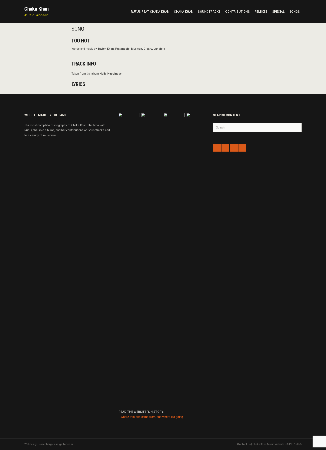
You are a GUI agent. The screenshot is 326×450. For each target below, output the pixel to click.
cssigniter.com (63, 444)
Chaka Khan (36, 9)
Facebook (217, 148)
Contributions (237, 11)
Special (278, 11)
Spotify (234, 148)
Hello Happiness (110, 73)
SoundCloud (225, 148)
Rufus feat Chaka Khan (150, 11)
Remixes (261, 11)
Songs (294, 11)
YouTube (242, 148)
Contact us (244, 444)
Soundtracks (209, 11)
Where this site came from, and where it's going (152, 417)
